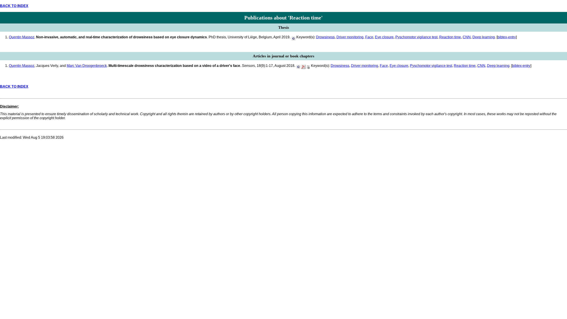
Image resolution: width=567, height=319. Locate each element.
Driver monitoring (349, 37)
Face (369, 37)
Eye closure (384, 37)
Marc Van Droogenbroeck (87, 66)
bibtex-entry (506, 37)
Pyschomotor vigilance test (416, 37)
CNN (467, 37)
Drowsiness (325, 37)
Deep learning (483, 37)
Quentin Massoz (21, 37)
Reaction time (450, 37)
